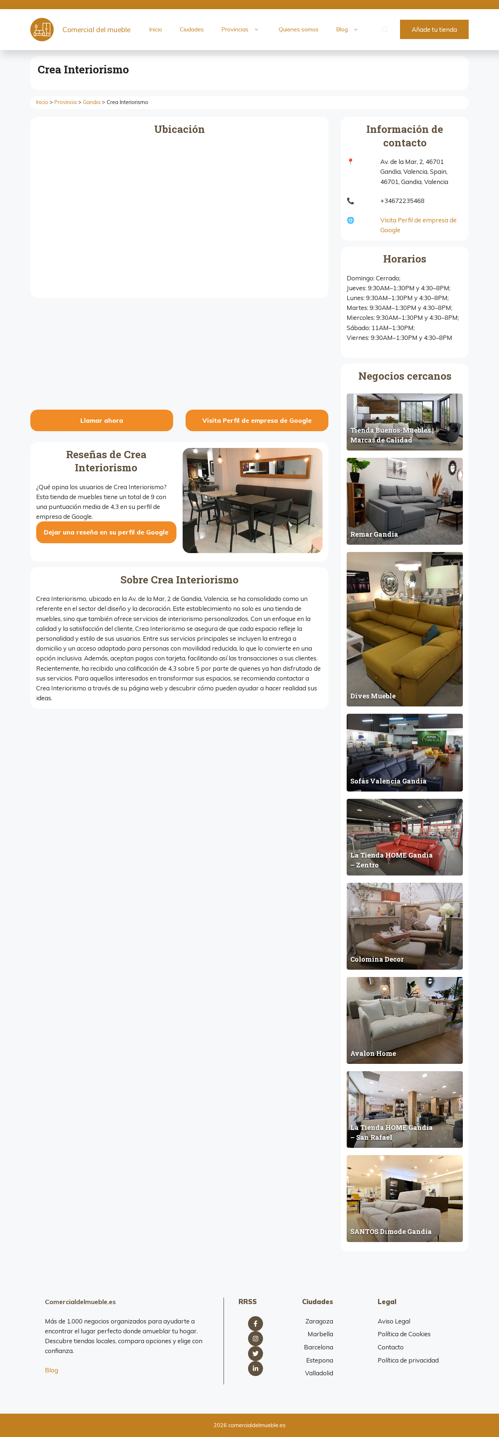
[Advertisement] (179, 355)
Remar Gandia (374, 534)
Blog (342, 29)
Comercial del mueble (96, 29)
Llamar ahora (101, 420)
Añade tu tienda (434, 29)
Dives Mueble (373, 695)
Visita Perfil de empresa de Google (257, 420)
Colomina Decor (377, 959)
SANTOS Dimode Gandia (391, 1231)
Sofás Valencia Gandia (388, 781)
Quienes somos (299, 29)
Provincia (65, 102)
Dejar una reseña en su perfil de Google (106, 532)
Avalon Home (373, 1053)
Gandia (91, 102)
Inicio (155, 29)
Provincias (234, 29)
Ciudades (192, 29)
